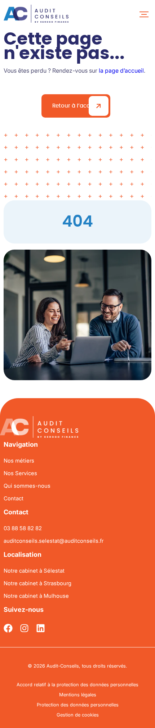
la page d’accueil (121, 70)
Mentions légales (77, 694)
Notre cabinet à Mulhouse (36, 595)
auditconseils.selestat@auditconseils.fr (53, 540)
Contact (13, 498)
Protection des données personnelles (78, 704)
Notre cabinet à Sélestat (34, 570)
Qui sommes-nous (27, 485)
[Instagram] (24, 628)
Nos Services (20, 473)
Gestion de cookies (78, 715)
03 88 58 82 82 (23, 528)
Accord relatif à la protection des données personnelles (77, 684)
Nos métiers (19, 460)
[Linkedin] (40, 628)
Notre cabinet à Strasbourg (37, 583)
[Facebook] (8, 628)
